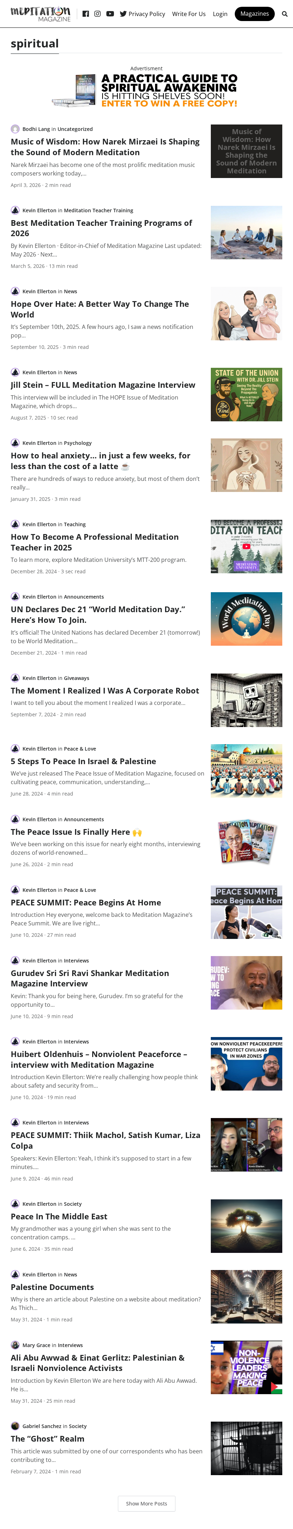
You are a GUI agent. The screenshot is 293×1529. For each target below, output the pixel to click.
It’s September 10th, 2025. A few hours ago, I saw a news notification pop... (102, 331)
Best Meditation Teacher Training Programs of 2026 (101, 228)
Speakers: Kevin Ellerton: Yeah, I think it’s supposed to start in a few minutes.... (101, 1162)
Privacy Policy (147, 14)
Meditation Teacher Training (98, 210)
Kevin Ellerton (39, 210)
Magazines (254, 13)
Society (73, 1203)
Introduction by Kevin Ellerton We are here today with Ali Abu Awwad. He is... (104, 1385)
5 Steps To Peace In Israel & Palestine (83, 761)
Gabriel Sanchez (42, 1426)
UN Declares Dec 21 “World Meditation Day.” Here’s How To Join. (98, 614)
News (70, 291)
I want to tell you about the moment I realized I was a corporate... (98, 703)
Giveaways (76, 678)
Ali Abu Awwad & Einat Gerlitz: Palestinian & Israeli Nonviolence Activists (98, 1362)
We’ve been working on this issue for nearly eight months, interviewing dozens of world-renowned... (105, 848)
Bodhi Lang (36, 129)
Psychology (78, 443)
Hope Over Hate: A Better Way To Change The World (100, 309)
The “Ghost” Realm (48, 1438)
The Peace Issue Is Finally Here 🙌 (76, 831)
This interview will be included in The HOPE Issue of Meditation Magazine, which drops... (94, 401)
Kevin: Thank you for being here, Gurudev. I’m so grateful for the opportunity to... (97, 1000)
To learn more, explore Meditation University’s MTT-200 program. (99, 560)
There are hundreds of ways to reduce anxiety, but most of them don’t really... (105, 483)
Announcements (84, 596)
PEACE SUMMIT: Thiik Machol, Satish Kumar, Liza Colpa (105, 1140)
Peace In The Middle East (59, 1216)
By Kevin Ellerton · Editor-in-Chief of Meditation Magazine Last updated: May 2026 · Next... (106, 250)
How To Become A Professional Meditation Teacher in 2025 (95, 542)
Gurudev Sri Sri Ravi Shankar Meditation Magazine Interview (90, 978)
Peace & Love (80, 748)
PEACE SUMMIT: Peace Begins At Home (86, 902)
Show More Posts (146, 1503)
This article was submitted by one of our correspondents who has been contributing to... (107, 1455)
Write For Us (189, 14)
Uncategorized (75, 129)
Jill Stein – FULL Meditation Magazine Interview (103, 384)
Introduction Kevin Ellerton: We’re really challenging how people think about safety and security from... (104, 1081)
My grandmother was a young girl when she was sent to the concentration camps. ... (91, 1233)
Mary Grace (36, 1345)
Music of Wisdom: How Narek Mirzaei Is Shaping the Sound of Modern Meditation (105, 146)
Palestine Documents (52, 1286)
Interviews (76, 960)
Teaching (75, 524)
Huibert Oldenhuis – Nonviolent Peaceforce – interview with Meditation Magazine (99, 1059)
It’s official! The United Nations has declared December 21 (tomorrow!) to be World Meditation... (105, 637)
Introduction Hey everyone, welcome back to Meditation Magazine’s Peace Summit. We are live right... (102, 919)
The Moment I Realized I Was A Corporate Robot (105, 690)
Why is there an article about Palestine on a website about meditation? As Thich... (106, 1303)
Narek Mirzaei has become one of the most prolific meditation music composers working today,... (103, 169)
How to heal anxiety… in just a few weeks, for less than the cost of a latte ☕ (100, 460)
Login (220, 14)
